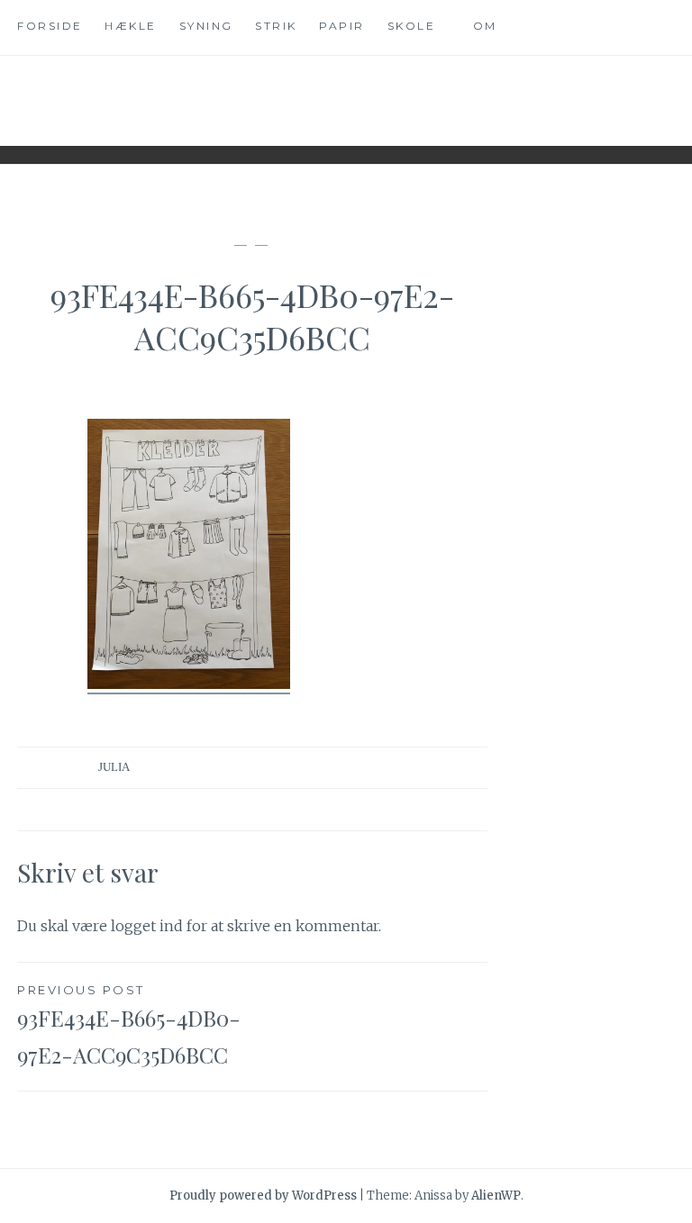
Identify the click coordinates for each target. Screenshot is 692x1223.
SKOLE (411, 25)
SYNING (206, 25)
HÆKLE (131, 25)
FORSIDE (50, 25)
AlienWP (496, 1195)
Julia (114, 767)
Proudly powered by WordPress (263, 1195)
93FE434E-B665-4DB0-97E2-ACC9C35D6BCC (129, 1026)
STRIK (276, 25)
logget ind (147, 926)
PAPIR (342, 25)
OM (485, 25)
